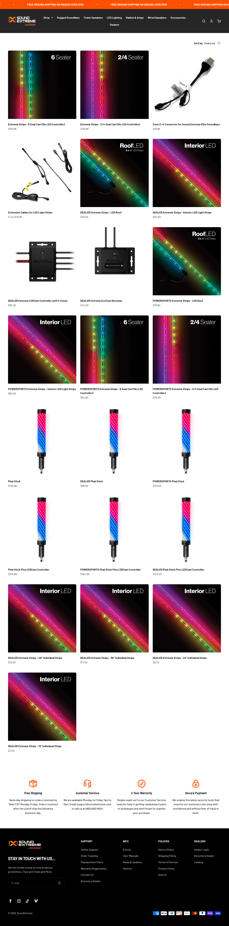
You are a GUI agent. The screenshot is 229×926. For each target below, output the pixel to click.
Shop (46, 17)
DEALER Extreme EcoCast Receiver (101, 300)
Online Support (89, 849)
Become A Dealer (204, 855)
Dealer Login (201, 849)
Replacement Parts (92, 862)
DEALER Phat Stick (91, 481)
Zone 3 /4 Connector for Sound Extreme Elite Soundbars (186, 124)
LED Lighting (114, 17)
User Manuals (130, 855)
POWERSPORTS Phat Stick (168, 481)
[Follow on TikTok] (27, 901)
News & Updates (132, 862)
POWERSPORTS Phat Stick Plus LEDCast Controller (110, 569)
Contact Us (87, 874)
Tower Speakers (93, 17)
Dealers (114, 24)
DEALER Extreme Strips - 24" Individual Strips (180, 657)
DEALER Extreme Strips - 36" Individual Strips (107, 657)
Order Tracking (89, 855)
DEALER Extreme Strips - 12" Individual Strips (35, 746)
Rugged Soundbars (68, 17)
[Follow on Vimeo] (36, 901)
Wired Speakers (157, 17)
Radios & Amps (135, 17)
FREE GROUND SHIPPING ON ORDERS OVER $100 (42, 4)
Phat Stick (14, 481)
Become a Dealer (91, 881)
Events (127, 849)
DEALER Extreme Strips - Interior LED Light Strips (182, 212)
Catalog (198, 862)
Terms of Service (168, 862)
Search (162, 874)
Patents (127, 868)
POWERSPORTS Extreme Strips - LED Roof (178, 300)
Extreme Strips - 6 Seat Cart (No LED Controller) (36, 124)
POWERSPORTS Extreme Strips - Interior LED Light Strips (42, 388)
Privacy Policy (166, 868)
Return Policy (166, 849)
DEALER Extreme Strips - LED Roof (101, 212)
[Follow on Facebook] (10, 901)
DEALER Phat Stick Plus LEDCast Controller (178, 569)
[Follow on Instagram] (19, 901)
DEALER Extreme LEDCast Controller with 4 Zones (38, 300)
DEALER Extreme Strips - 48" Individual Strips (35, 657)
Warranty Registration (94, 868)
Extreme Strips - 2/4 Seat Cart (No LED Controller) (110, 124)
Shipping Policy (167, 855)
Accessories (178, 17)
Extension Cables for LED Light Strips (30, 212)
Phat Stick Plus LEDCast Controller (28, 569)
